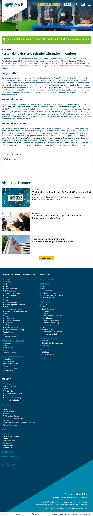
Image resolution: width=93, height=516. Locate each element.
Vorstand (45, 288)
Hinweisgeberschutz (12, 456)
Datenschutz (20, 514)
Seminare (7, 409)
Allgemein (47, 311)
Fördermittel (8, 370)
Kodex (44, 307)
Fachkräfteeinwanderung (14, 330)
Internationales (48, 338)
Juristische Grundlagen (14, 398)
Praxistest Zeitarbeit (12, 320)
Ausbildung (47, 318)
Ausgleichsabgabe (12, 400)
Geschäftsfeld (8, 361)
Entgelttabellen (11, 289)
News (7, 286)
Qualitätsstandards (10, 363)
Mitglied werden (48, 279)
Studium (6, 420)
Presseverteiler (9, 441)
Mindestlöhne (10, 295)
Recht (5, 345)
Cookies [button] (35, 514)
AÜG (6, 307)
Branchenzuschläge (12, 293)
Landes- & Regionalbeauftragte (54, 295)
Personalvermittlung (51, 322)
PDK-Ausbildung (9, 411)
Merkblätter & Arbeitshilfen (15, 309)
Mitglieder (46, 352)
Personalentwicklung (51, 325)
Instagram (8, 464)
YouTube (13, 464)
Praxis (5, 366)
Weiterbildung (8, 332)
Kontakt (83, 4)
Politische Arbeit (11, 318)
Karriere (44, 358)
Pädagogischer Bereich (52, 320)
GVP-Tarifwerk (10, 291)
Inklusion (6, 389)
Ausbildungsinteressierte (14, 418)
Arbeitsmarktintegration (14, 327)
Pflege (7, 325)
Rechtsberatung (9, 386)
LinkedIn (3, 464)
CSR (43, 327)
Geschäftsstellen (48, 298)
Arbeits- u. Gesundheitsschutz (16, 311)
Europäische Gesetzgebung (52, 343)
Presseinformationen (11, 436)
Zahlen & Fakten (9, 336)
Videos (5, 438)
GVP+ (66, 4)
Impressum (5, 514)
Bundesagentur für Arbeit (15, 304)
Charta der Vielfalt (50, 334)
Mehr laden (46, 258)
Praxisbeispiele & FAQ (13, 393)
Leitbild (44, 304)
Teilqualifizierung (10, 368)
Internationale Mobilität (52, 316)
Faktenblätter (8, 445)
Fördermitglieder (48, 354)
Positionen (9, 323)
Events (5, 334)
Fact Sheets (46, 345)
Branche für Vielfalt (49, 329)
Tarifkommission (48, 291)
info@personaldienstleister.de (76, 508)
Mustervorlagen (11, 302)
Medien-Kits (8, 447)
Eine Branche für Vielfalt (52, 332)
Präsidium (45, 286)
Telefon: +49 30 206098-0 (53, 508)
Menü (89, 4)
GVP (3, 1)
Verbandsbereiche (49, 293)
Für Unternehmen (12, 416)
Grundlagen (8, 282)
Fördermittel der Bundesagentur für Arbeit (19, 423)
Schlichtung (8, 452)
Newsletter (7, 443)
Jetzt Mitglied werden (49, 4)
